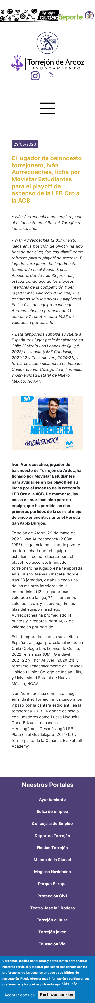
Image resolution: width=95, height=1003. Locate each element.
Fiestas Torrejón (52, 847)
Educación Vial (52, 943)
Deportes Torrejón (52, 835)
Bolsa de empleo (52, 811)
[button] (47, 423)
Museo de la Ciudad (52, 859)
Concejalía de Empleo (52, 823)
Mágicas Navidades (52, 871)
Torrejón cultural (52, 919)
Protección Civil (52, 895)
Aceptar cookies (19, 994)
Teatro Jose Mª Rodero (52, 907)
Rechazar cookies (56, 995)
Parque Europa (52, 883)
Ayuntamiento (52, 799)
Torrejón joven (52, 931)
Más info (69, 983)
